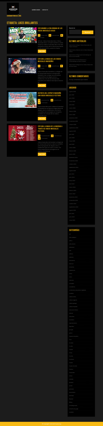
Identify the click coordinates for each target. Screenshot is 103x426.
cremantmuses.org (14, 16)
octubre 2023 (72, 203)
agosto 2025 (72, 131)
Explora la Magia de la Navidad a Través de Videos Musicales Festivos (50, 128)
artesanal (71, 247)
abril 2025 (71, 144)
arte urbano (72, 244)
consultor (71, 283)
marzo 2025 (72, 147)
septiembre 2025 (73, 128)
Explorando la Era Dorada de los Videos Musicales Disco (50, 29)
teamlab (71, 395)
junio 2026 (72, 98)
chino (70, 277)
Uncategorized (73, 405)
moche (71, 356)
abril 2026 (71, 105)
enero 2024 (72, 194)
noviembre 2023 (73, 200)
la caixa (71, 343)
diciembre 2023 (73, 197)
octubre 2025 (72, 124)
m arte (71, 346)
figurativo (71, 326)
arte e (70, 240)
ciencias (71, 280)
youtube (71, 412)
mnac (70, 353)
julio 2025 (71, 134)
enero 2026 (72, 114)
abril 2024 (71, 184)
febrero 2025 (72, 151)
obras (70, 376)
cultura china (72, 296)
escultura (71, 320)
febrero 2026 (72, 111)
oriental (71, 379)
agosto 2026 (72, 91)
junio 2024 (72, 177)
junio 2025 (72, 137)
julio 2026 (71, 95)
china (70, 273)
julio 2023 (71, 213)
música (71, 369)
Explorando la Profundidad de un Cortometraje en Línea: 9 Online (77, 60)
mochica (71, 359)
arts (70, 250)
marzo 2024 (72, 187)
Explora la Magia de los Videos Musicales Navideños (49, 60)
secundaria (72, 392)
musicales (72, 372)
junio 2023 (72, 217)
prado (71, 386)
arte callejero (72, 237)
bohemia (71, 267)
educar (71, 313)
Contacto (45, 10)
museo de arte (73, 366)
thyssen (71, 399)
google (71, 329)
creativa (71, 293)
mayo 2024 (72, 180)
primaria (71, 389)
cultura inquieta (73, 306)
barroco (71, 264)
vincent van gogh (73, 409)
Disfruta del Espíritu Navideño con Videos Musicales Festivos (49, 94)
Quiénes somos (36, 10)
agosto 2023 (72, 210)
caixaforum (72, 270)
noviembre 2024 (73, 161)
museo (71, 362)
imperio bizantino (73, 336)
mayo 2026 (72, 101)
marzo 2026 (72, 108)
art (70, 234)
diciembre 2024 (73, 157)
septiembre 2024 (73, 167)
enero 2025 (72, 154)
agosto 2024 (72, 170)
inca (70, 339)
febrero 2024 (72, 190)
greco (70, 333)
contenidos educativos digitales (77, 290)
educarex (71, 316)
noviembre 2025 (73, 121)
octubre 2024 (72, 164)
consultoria (72, 287)
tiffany (70, 402)
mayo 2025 (72, 141)
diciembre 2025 (73, 118)
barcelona (72, 260)
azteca (71, 254)
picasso (71, 382)
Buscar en (72, 28)
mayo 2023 (72, 220)
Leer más (42, 51)
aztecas (71, 257)
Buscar (87, 32)
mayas (71, 349)
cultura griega (73, 303)
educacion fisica (73, 310)
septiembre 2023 (73, 207)
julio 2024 (71, 174)
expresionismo (73, 323)
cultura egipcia (73, 300)
